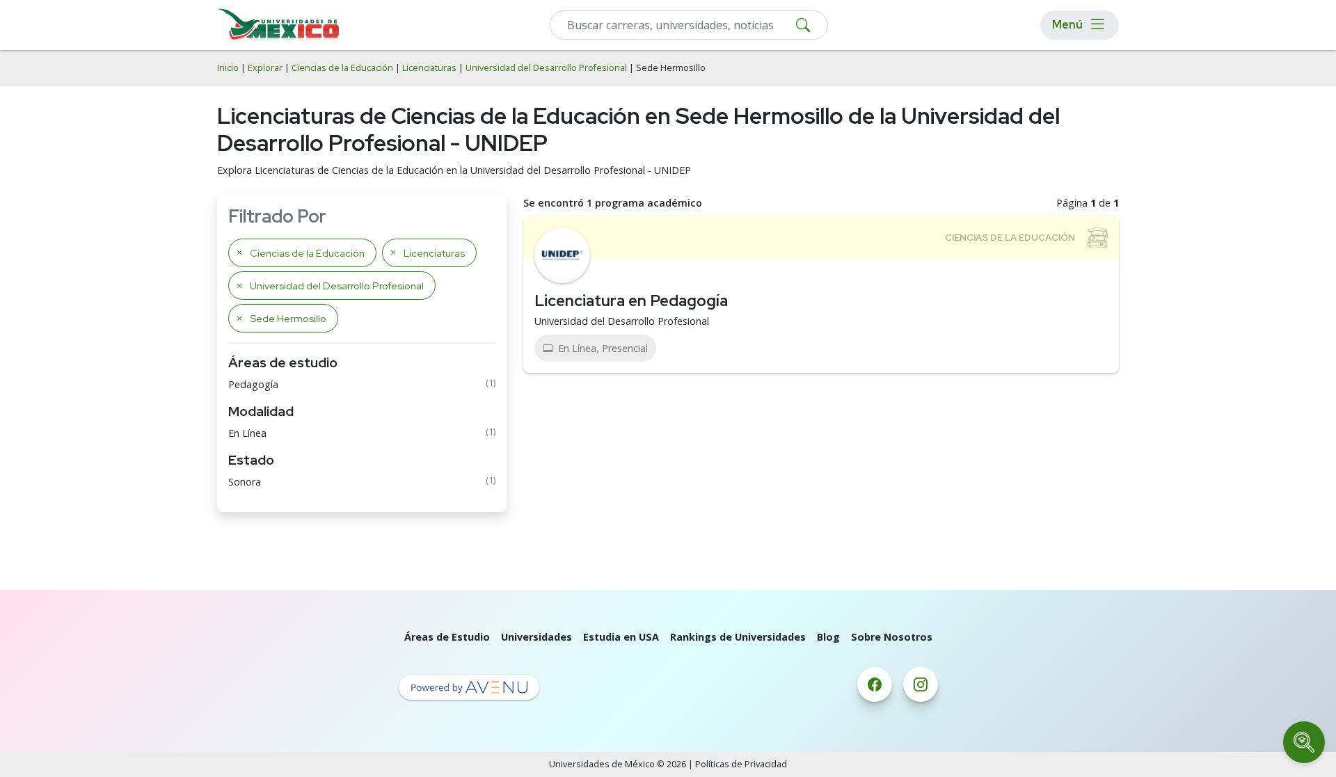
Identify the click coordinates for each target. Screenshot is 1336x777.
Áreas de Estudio (447, 636)
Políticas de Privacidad (741, 764)
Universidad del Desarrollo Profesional (546, 68)
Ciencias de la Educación (342, 68)
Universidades (536, 636)
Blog (828, 636)
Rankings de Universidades (738, 636)
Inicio (228, 68)
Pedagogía (253, 384)
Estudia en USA (621, 636)
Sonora (244, 481)
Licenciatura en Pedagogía (631, 300)
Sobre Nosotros (891, 636)
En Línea (247, 433)
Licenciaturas (429, 68)
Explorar (265, 68)
